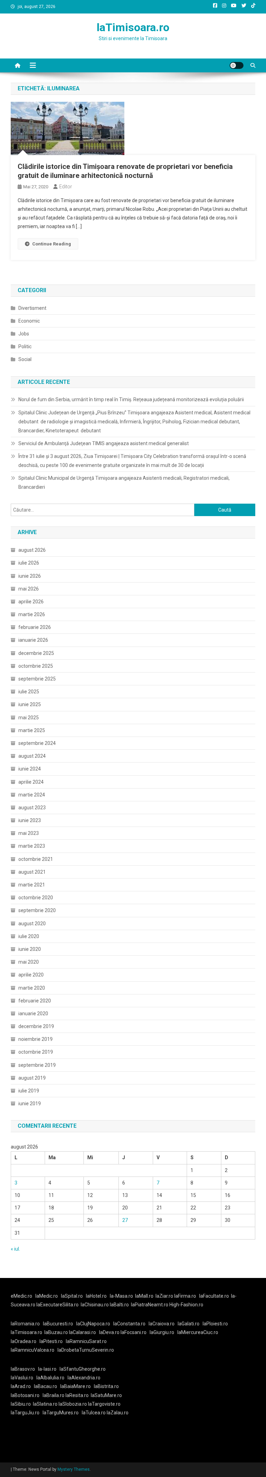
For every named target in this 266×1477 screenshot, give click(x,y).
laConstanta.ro (129, 1323)
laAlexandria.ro (84, 1377)
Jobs (23, 333)
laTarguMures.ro (61, 1412)
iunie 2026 (29, 576)
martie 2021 (31, 885)
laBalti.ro (119, 1304)
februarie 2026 (34, 627)
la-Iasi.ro (47, 1369)
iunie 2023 (29, 820)
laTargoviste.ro (104, 1404)
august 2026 (32, 550)
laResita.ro (77, 1395)
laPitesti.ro (51, 1341)
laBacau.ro (45, 1386)
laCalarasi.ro (82, 1332)
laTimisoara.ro (133, 27)
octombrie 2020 (35, 897)
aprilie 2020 (31, 975)
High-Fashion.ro (186, 1304)
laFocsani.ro (134, 1332)
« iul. (15, 1249)
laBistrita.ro (106, 1386)
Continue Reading (51, 243)
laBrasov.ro (23, 1369)
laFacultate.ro (214, 1296)
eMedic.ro (21, 1296)
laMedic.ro (47, 1296)
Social (25, 359)
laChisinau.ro (95, 1304)
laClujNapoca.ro (93, 1323)
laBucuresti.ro (58, 1323)
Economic (29, 321)
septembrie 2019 (37, 1065)
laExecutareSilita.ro (57, 1304)
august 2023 (32, 807)
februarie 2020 (34, 1000)
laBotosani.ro (25, 1395)
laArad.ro (21, 1386)
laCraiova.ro (162, 1323)
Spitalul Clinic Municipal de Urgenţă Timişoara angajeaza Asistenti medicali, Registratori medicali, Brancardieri (124, 482)
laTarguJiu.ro (27, 1412)
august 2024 (32, 756)
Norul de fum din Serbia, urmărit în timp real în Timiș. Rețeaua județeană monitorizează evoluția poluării (131, 399)
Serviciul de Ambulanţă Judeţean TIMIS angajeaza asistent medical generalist (103, 443)
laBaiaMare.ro (75, 1386)
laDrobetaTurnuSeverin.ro (85, 1350)
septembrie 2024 (37, 743)
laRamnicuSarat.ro (86, 1341)
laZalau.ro (117, 1412)
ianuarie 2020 (33, 1013)
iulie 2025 (28, 691)
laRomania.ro (25, 1323)
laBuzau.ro (56, 1332)
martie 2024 (31, 795)
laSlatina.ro (45, 1404)
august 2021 (32, 872)
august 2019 (32, 1078)
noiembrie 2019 (35, 1039)
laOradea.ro (23, 1341)
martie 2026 (31, 614)
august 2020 (32, 923)
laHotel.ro (96, 1296)
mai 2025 (28, 717)
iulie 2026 (28, 563)
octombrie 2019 (35, 1052)
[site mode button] (236, 65)
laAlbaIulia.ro (50, 1377)
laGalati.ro (189, 1323)
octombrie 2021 (35, 859)
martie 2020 (31, 988)
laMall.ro (144, 1296)
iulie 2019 (28, 1090)
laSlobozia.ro (73, 1404)
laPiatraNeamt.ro (149, 1304)
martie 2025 (31, 730)
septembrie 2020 (37, 910)
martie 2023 (31, 846)
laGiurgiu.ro (163, 1332)
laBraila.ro (53, 1395)
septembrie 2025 (37, 679)
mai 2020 (28, 962)
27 (125, 1220)
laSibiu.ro (21, 1404)
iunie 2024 (29, 769)
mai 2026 (28, 589)
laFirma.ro (185, 1296)
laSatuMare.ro (106, 1395)
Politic (25, 346)
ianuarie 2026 (33, 640)
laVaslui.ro (23, 1377)
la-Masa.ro (121, 1296)
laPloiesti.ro (215, 1323)
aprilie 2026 (31, 601)
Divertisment (32, 308)
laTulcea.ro (94, 1412)
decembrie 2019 (36, 1026)
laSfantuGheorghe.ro (83, 1369)
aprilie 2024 (31, 782)
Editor (65, 186)
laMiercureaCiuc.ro (197, 1332)
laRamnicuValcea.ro (32, 1350)
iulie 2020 (28, 936)
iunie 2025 (29, 704)
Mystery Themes (73, 1469)
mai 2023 (28, 833)
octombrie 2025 (35, 666)
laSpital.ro (72, 1296)
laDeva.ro (109, 1332)
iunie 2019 (29, 1103)
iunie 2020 (29, 949)
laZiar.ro (165, 1296)
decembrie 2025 (36, 653)
